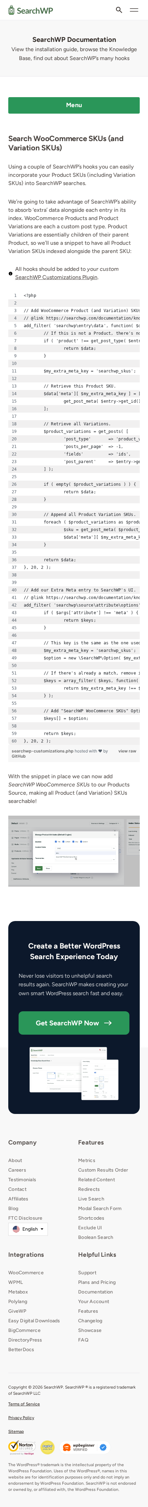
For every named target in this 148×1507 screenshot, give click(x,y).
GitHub (19, 756)
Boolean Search (96, 1237)
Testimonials (22, 1180)
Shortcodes (91, 1218)
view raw (127, 751)
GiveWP (17, 1311)
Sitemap (16, 1431)
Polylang (17, 1301)
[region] (74, 518)
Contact (17, 1189)
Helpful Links (97, 1254)
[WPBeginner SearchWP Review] (85, 1447)
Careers (17, 1170)
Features (91, 1142)
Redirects (89, 1189)
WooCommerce (26, 1273)
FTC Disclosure (25, 1218)
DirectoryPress (25, 1340)
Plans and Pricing (97, 1282)
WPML (15, 1282)
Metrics (86, 1160)
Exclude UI (90, 1228)
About (15, 1160)
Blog (13, 1208)
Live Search (91, 1199)
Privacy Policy (21, 1417)
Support (87, 1273)
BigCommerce (24, 1330)
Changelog (90, 1321)
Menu (74, 105)
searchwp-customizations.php (43, 751)
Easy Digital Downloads (34, 1321)
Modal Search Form (99, 1208)
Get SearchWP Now (67, 1023)
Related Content (96, 1180)
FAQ (83, 1340)
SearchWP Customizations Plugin (56, 277)
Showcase (90, 1330)
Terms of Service (24, 1404)
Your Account (93, 1301)
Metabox (18, 1292)
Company (22, 1142)
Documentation (95, 1292)
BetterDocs (21, 1350)
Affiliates (18, 1199)
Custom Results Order (103, 1170)
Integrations (26, 1254)
